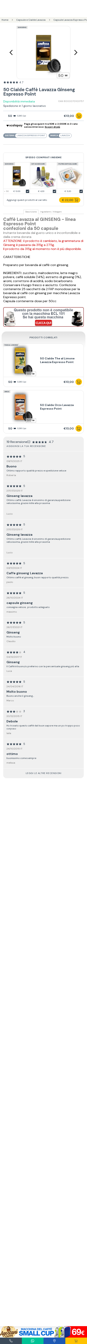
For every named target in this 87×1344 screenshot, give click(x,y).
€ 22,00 (67, 200)
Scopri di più (52, 126)
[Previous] (11, 52)
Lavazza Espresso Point (31, 135)
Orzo (6, 392)
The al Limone (11, 345)
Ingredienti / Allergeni (51, 212)
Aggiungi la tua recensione (26, 446)
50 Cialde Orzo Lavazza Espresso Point (57, 406)
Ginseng (22, 27)
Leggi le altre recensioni (44, 773)
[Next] (75, 52)
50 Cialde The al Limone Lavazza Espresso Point (57, 360)
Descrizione (31, 212)
